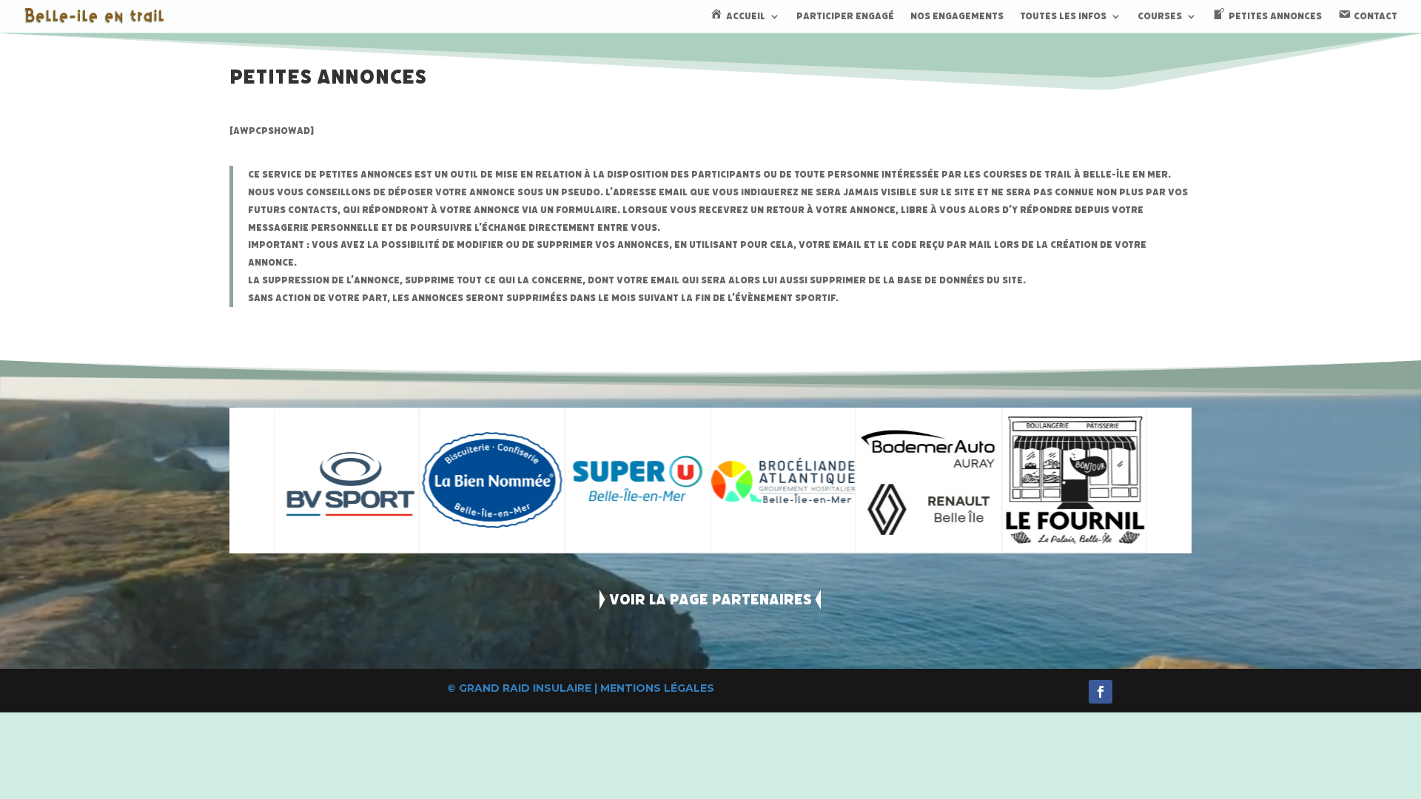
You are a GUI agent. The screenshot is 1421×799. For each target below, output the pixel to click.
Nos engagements (957, 16)
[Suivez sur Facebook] (1100, 692)
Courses (1160, 16)
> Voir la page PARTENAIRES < (710, 600)
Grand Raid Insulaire (525, 688)
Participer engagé (845, 16)
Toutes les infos (1063, 16)
